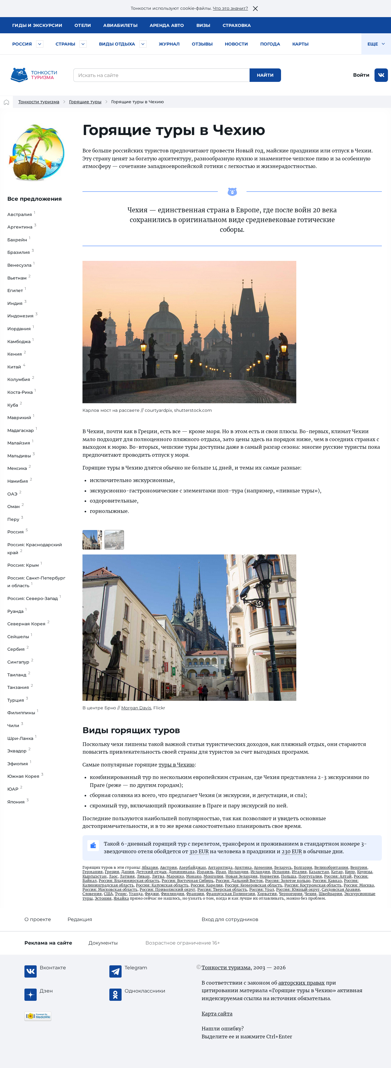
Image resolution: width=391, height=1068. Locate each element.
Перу (15, 519)
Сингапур (20, 662)
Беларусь (283, 867)
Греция (112, 871)
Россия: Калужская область (162, 885)
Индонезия (22, 316)
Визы (203, 25)
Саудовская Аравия (341, 889)
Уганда (136, 893)
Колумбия (20, 379)
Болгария (303, 867)
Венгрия (358, 867)
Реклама (48, 943)
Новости (236, 44)
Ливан (143, 876)
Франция (195, 893)
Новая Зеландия (241, 876)
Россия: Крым (24, 565)
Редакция (80, 919)
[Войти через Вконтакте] (381, 75)
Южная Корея (25, 776)
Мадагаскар (22, 430)
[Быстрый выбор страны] (83, 44)
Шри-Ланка (21, 738)
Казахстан (319, 871)
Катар (337, 871)
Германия (92, 871)
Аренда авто (167, 25)
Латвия (127, 876)
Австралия (21, 214)
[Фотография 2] (114, 540)
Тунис (121, 893)
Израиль (205, 871)
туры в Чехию (177, 765)
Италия (299, 871)
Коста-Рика (21, 392)
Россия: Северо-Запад (34, 598)
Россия (22, 44)
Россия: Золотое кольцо (287, 880)
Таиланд (18, 675)
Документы (103, 943)
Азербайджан (192, 867)
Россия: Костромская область (313, 885)
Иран (221, 871)
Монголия (213, 876)
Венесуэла (21, 265)
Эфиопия (19, 763)
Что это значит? (230, 8)
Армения (263, 867)
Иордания (20, 328)
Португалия (310, 876)
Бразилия (20, 252)
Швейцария (330, 893)
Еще (373, 44)
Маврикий (20, 417)
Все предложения (34, 199)
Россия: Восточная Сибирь (188, 880)
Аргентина (21, 227)
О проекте (37, 919)
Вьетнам (19, 278)
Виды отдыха (117, 44)
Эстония (103, 898)
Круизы (364, 871)
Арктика (243, 867)
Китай (16, 367)
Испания (281, 871)
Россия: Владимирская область (129, 880)
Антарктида (220, 867)
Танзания (20, 687)
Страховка (237, 25)
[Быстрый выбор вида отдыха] (143, 44)
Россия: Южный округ (298, 889)
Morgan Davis (136, 708)
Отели (83, 25)
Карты (300, 44)
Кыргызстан (94, 876)
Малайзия (20, 443)
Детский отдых (151, 871)
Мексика (19, 468)
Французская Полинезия (230, 893)
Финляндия (172, 893)
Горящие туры (85, 101)
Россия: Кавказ (327, 880)
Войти (361, 75)
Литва (158, 876)
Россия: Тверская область (222, 889)
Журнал (169, 44)
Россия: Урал (261, 889)
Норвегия (269, 876)
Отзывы (202, 44)
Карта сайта (217, 1014)
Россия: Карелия (207, 885)
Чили (15, 725)
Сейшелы (19, 636)
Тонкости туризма (38, 101)
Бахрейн (18, 240)
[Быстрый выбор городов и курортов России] (39, 44)
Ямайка (121, 898)
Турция (17, 700)
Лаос (113, 876)
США (108, 893)
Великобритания (331, 867)
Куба (14, 405)
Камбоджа (20, 341)
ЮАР (14, 789)
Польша (288, 876)
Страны (65, 44)
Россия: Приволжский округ (167, 889)
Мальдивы (21, 456)
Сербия (18, 649)
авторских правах (301, 983)
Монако (193, 876)
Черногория (290, 893)
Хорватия (267, 893)
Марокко (175, 876)
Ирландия (238, 871)
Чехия (310, 893)
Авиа (120, 25)
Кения (16, 354)
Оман (15, 506)
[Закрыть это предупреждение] (255, 8)
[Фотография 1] (92, 540)
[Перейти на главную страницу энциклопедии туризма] (34, 75)
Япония (18, 802)
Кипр (350, 871)
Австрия (168, 867)
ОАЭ (14, 494)
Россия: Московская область (109, 889)
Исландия (260, 871)
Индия (17, 303)
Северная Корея (28, 624)
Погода (270, 44)
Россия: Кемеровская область (253, 885)
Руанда (17, 611)
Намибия (19, 481)
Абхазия (150, 867)
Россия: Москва (359, 885)
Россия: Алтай (338, 876)
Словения (92, 893)
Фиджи (152, 893)
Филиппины (22, 712)
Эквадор (19, 751)
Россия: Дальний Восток (239, 880)
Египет (16, 290)
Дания (127, 871)
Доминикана (182, 871)
